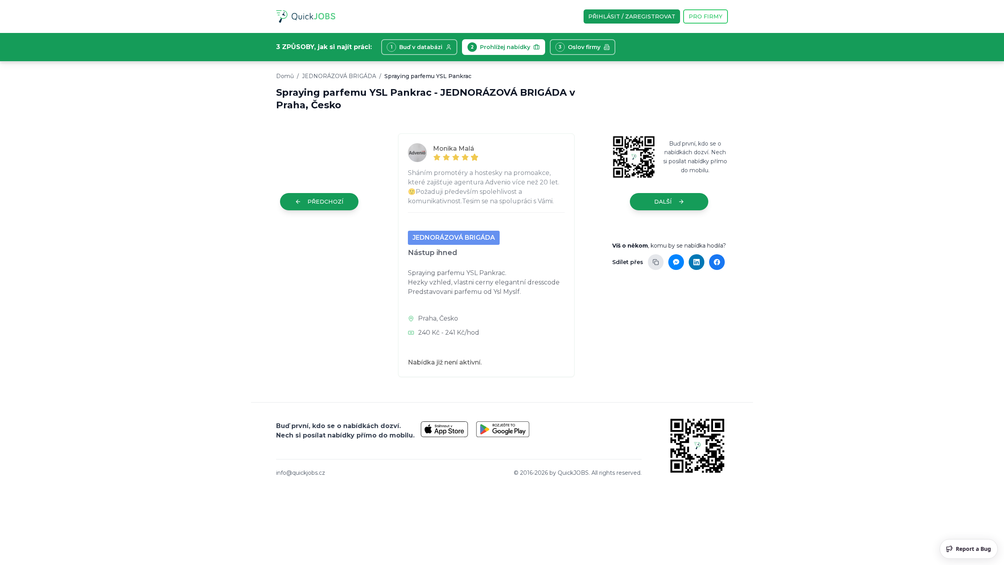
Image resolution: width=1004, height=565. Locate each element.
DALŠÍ (663, 201)
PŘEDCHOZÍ (325, 201)
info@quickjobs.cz (300, 472)
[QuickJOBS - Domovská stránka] (305, 16)
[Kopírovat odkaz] (656, 262)
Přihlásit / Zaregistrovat (631, 16)
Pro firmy (705, 16)
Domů (285, 76)
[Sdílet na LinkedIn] (696, 262)
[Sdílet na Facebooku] (717, 262)
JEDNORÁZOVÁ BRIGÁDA (339, 76)
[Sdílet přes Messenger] (676, 262)
